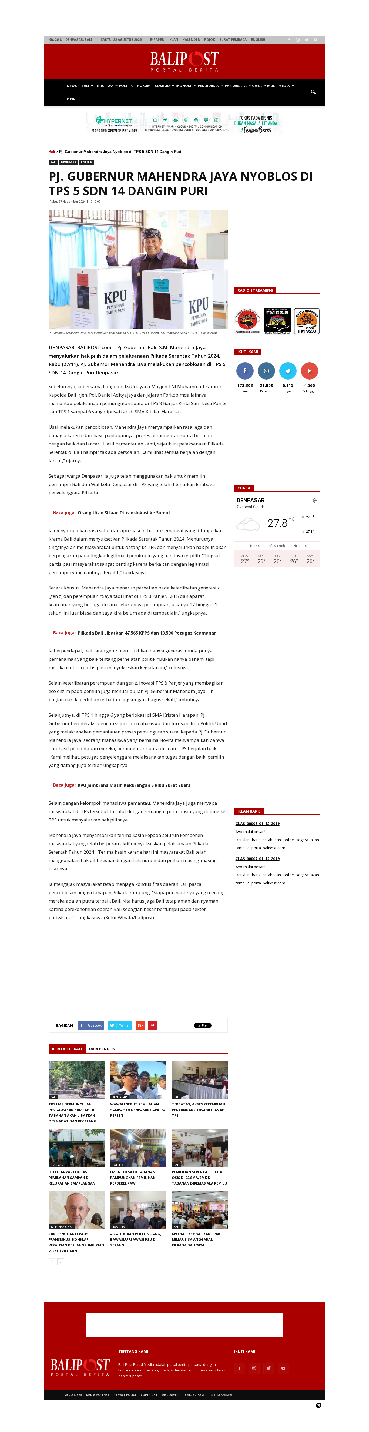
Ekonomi (183, 85)
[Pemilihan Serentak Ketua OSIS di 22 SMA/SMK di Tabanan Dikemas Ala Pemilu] (200, 1148)
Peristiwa (104, 85)
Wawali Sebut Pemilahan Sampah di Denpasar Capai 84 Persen (137, 1110)
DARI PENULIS (102, 1048)
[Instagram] (298, 40)
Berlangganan (312, 364)
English (258, 39)
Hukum (143, 85)
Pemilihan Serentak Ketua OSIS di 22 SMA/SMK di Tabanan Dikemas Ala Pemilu (199, 1177)
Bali (85, 85)
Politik (126, 85)
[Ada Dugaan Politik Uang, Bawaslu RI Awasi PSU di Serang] (138, 1210)
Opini (72, 99)
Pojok (209, 39)
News (72, 85)
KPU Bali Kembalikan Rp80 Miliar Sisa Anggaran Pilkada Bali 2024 (196, 1239)
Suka (245, 364)
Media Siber (73, 1395)
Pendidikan (208, 85)
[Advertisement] (184, 18)
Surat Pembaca (233, 39)
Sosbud (162, 85)
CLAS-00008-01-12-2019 (258, 820)
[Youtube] (315, 40)
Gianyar (56, 1165)
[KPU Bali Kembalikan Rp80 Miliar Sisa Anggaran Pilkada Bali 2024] (200, 1210)
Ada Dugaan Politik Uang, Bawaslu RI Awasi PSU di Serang (135, 1239)
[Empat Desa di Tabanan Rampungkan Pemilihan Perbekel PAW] (138, 1148)
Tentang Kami (193, 1395)
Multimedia (278, 85)
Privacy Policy (124, 1395)
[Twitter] (307, 40)
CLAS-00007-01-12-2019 (258, 855)
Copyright (149, 1395)
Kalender (191, 39)
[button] (313, 92)
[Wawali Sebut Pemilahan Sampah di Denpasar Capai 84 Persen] (138, 1080)
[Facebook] (289, 40)
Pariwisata (236, 85)
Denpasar (68, 162)
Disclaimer (170, 1395)
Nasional (119, 1227)
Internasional (61, 1227)
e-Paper (157, 39)
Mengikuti (266, 364)
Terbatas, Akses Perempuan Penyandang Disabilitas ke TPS (198, 1110)
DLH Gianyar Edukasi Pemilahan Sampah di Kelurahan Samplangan (72, 1177)
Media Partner (97, 1395)
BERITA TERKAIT (67, 1048)
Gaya (257, 85)
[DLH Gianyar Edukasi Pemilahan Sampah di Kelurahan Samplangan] (77, 1148)
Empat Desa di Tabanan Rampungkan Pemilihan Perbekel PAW (133, 1177)
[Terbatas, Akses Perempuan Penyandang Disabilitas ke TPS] (200, 1080)
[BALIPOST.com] (184, 61)
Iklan (173, 39)
